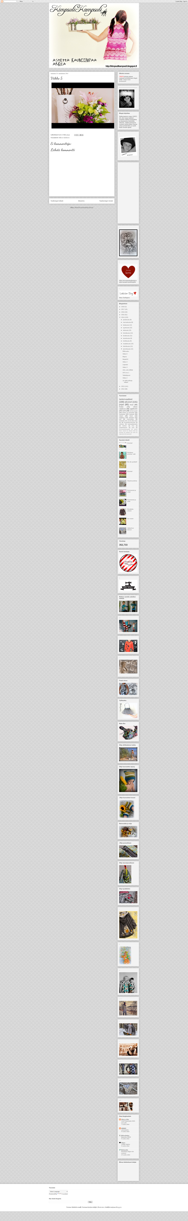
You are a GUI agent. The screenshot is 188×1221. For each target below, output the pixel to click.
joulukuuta (126, 319)
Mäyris (125, 356)
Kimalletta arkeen (130, 510)
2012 (123, 389)
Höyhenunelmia (132, 481)
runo (133, 427)
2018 (123, 306)
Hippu (123, 1142)
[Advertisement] (127, 192)
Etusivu (81, 201)
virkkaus (121, 424)
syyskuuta (126, 327)
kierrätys (121, 432)
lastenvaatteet (125, 399)
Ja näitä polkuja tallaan (127, 381)
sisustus (131, 417)
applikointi (133, 409)
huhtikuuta (126, 341)
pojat (121, 404)
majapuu (122, 417)
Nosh (131, 416)
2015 (123, 314)
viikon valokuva (64, 138)
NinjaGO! (125, 359)
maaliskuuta (127, 343)
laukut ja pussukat (128, 412)
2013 (123, 386)
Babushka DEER (126, 1137)
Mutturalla (124, 1150)
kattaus (124, 426)
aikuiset (128, 402)
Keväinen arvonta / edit (131, 453)
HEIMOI (123, 1128)
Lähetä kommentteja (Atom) (83, 207)
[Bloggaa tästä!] (77, 135)
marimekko (130, 419)
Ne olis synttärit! (132, 462)
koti (120, 419)
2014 (123, 317)
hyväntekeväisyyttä (129, 422)
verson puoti (133, 411)
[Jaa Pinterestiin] (83, 135)
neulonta (122, 421)
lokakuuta (126, 325)
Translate (64, 1194)
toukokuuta (126, 338)
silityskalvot (122, 434)
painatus (128, 432)
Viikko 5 (125, 354)
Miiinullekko (125, 1135)
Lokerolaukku (125, 1130)
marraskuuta (127, 322)
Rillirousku (126, 351)
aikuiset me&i (132, 430)
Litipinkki (125, 364)
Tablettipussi (126, 375)
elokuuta (126, 330)
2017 (123, 309)
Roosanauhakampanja (124, 429)
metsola (131, 414)
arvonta (129, 421)
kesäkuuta (126, 335)
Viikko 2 (125, 378)
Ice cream (130, 518)
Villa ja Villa (125, 1119)
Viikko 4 (125, 362)
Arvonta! (129, 443)
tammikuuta (127, 349)
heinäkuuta (126, 333)
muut (131, 405)
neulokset (122, 414)
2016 (123, 312)
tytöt (124, 411)
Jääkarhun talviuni (130, 528)
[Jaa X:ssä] (79, 135)
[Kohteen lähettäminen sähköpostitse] (75, 135)
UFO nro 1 (126, 372)
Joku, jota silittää (128, 370)
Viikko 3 (125, 367)
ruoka (134, 432)
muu (133, 426)
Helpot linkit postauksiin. (124, 80)
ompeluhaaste (123, 427)
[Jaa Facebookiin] (81, 135)
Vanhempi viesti (106, 201)
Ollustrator (100, 1207)
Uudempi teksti (57, 201)
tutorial (128, 434)
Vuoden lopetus (125, 1144)
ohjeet (121, 416)
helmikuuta (126, 346)
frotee (121, 407)
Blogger (118, 1207)
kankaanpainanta (132, 424)
